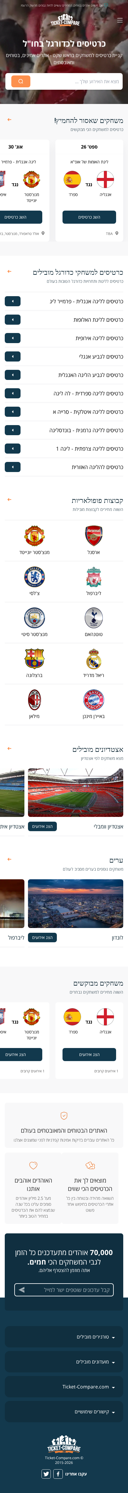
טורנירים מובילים (93, 1336)
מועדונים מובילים (92, 1361)
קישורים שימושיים (92, 1411)
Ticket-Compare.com (86, 1386)
